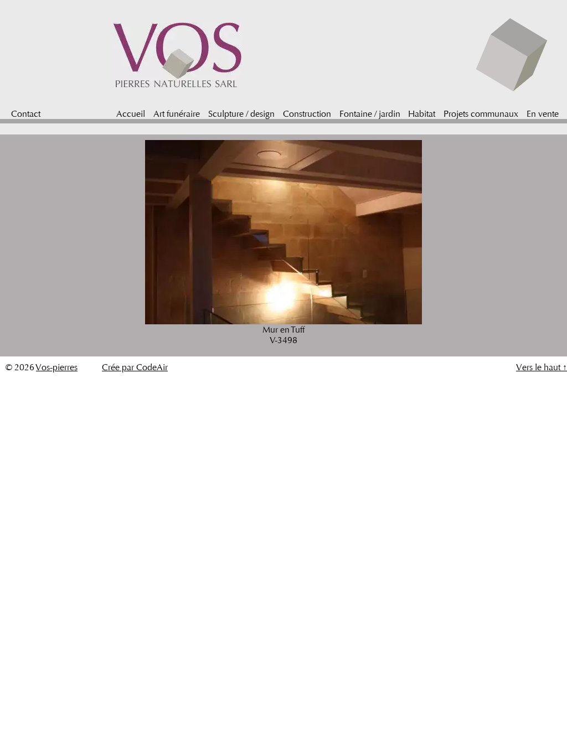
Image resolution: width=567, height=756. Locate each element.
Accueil (130, 113)
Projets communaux (481, 113)
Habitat (421, 113)
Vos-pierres (57, 367)
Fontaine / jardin (369, 113)
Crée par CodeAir (135, 367)
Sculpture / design (241, 113)
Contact (25, 113)
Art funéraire (176, 113)
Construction (307, 113)
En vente (543, 113)
